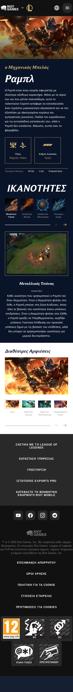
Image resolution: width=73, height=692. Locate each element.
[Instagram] (42, 515)
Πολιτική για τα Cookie (36, 584)
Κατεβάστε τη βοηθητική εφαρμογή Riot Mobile (36, 494)
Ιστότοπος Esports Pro (36, 480)
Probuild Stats (55, 171)
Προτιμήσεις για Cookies (36, 607)
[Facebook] (30, 515)
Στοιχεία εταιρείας (36, 596)
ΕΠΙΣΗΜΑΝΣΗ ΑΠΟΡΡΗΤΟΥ (36, 562)
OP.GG (31, 171)
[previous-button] (57, 225)
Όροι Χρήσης (36, 573)
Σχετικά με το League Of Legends (36, 446)
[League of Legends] (30, 8)
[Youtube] (18, 515)
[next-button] (65, 225)
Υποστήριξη (36, 469)
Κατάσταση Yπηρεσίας (36, 458)
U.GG (41, 171)
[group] (35, 208)
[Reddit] (54, 515)
